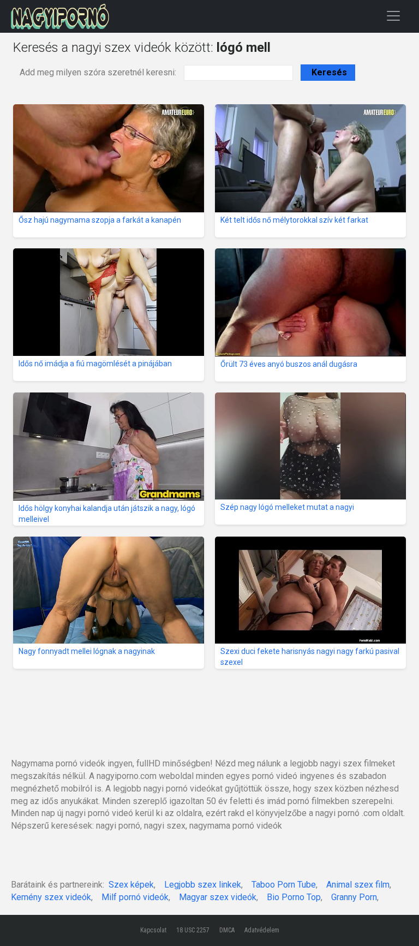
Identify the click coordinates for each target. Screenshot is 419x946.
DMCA (227, 930)
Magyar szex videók (217, 897)
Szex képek (131, 884)
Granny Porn (354, 897)
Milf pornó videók (135, 897)
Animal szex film (358, 884)
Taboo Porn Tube (284, 884)
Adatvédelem (261, 930)
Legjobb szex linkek (202, 884)
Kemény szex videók (51, 897)
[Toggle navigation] (393, 15)
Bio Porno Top (294, 897)
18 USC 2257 (193, 930)
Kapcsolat (153, 930)
